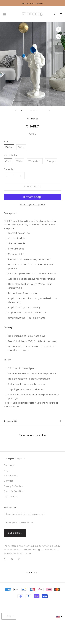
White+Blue (34, 161)
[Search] (55, 14)
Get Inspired (10, 475)
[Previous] (15, 110)
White (19, 161)
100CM (8, 147)
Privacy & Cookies (13, 486)
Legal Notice (10, 496)
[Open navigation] (4, 14)
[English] (58, 617)
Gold (8, 161)
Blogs (7, 470)
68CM (21, 147)
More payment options (32, 204)
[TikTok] (19, 559)
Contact (8, 480)
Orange (51, 161)
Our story (9, 465)
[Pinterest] (12, 559)
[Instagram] (5, 559)
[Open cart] (61, 14)
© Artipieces (32, 572)
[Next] (49, 110)
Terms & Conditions (15, 491)
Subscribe (15, 533)
